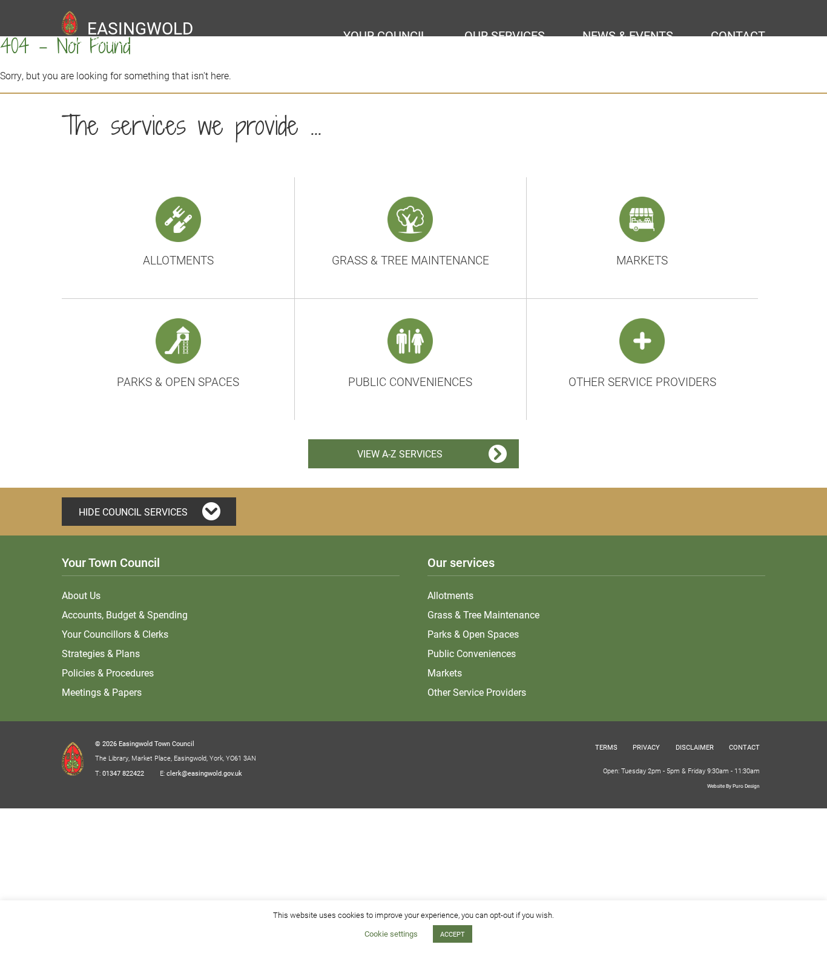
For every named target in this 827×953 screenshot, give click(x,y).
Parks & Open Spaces (178, 381)
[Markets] (642, 217)
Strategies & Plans (101, 653)
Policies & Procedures (108, 672)
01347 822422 (123, 773)
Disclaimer (695, 747)
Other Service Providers (642, 381)
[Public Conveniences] (410, 339)
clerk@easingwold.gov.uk (204, 773)
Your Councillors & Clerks (115, 633)
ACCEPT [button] (452, 933)
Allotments (178, 259)
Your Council (385, 35)
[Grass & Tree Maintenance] (410, 217)
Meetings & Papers (102, 692)
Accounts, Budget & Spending (125, 614)
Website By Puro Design (733, 785)
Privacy (646, 747)
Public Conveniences (410, 381)
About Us (81, 595)
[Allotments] (178, 217)
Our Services (504, 35)
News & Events (627, 35)
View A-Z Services (400, 453)
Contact (738, 35)
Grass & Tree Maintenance (410, 259)
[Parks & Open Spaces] (178, 339)
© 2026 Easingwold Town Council (144, 743)
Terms (606, 747)
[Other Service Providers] (642, 339)
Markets (642, 259)
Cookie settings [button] (391, 933)
